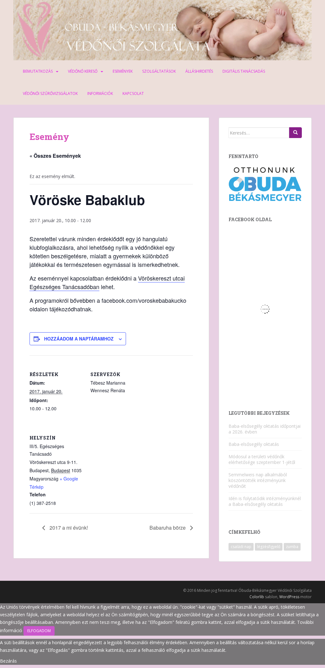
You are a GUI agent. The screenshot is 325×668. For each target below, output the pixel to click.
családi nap (241, 546)
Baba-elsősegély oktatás (254, 444)
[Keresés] (295, 132)
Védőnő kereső (82, 71)
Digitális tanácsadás (243, 71)
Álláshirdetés (199, 71)
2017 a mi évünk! (68, 527)
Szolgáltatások (159, 71)
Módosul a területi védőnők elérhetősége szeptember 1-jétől (262, 459)
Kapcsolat (133, 93)
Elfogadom (39, 630)
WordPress (289, 596)
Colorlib (256, 596)
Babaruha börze (168, 527)
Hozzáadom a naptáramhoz (79, 338)
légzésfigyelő (268, 546)
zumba (292, 546)
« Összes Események (55, 155)
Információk (100, 93)
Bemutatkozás (38, 71)
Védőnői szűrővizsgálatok (50, 93)
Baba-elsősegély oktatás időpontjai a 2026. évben (265, 429)
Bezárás (8, 661)
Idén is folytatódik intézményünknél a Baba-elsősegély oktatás (265, 501)
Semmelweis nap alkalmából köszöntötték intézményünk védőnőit (258, 480)
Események (123, 71)
